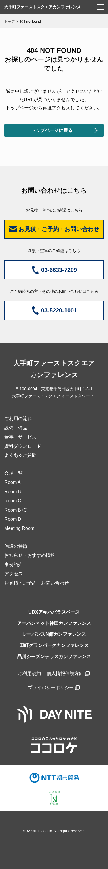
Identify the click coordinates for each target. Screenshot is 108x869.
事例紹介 (13, 564)
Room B (12, 491)
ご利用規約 (29, 673)
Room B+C (15, 509)
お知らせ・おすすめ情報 (29, 555)
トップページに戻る (52, 130)
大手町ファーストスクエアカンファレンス (42, 7)
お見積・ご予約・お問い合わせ (36, 582)
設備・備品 (15, 427)
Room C (12, 500)
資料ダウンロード (22, 446)
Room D (12, 519)
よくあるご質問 (20, 455)
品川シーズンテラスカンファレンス (54, 656)
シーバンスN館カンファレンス (54, 634)
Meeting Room (19, 528)
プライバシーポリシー (51, 687)
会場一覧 (13, 473)
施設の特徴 (15, 546)
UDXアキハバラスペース (54, 612)
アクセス (13, 573)
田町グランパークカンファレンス (54, 645)
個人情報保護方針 (65, 673)
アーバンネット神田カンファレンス (54, 623)
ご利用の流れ (18, 418)
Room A (12, 482)
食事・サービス (20, 436)
